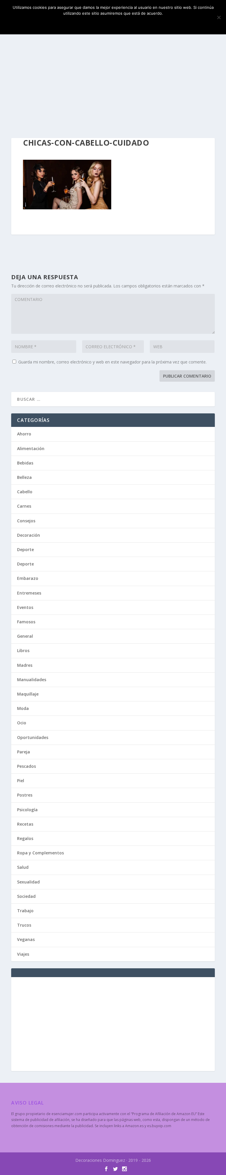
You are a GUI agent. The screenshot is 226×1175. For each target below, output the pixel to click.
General (25, 636)
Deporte (25, 549)
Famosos (26, 621)
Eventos (25, 607)
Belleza (24, 477)
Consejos (26, 520)
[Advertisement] (113, 85)
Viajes (23, 954)
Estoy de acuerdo (113, 23)
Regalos (25, 838)
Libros (23, 650)
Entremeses (29, 593)
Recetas (25, 824)
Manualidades (31, 679)
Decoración (28, 535)
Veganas (26, 939)
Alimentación (30, 448)
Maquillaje (28, 694)
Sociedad (26, 896)
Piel (20, 780)
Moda (23, 708)
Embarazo (27, 578)
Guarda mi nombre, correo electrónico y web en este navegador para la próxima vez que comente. (112, 362)
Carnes (24, 506)
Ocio (21, 722)
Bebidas (25, 463)
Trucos (24, 925)
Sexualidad (28, 882)
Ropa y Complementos (40, 853)
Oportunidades (32, 737)
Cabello (24, 491)
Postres (24, 795)
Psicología (27, 809)
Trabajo (25, 910)
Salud (23, 867)
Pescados (26, 766)
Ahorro (24, 434)
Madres (24, 665)
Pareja (23, 752)
